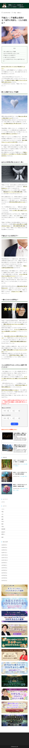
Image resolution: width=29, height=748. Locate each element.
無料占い (19, 12)
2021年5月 (3, 572)
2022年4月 (3, 545)
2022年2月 (3, 550)
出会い (2, 521)
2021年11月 (3, 557)
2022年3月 (3, 547)
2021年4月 (3, 575)
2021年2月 (3, 580)
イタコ (21, 464)
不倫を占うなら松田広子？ (9, 55)
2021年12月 (3, 555)
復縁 (2, 524)
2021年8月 (3, 565)
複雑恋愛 (3, 529)
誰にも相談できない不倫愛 (9, 51)
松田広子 (24, 488)
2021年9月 (3, 562)
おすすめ (3, 501)
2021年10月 (3, 560)
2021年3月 (3, 578)
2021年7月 (3, 567)
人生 (24, 464)
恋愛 (23, 476)
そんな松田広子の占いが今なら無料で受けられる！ (14, 60)
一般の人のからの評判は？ (9, 57)
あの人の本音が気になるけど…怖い (11, 53)
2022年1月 (3, 552)
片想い (26, 476)
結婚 (2, 537)
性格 (2, 516)
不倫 (15, 12)
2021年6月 (3, 570)
